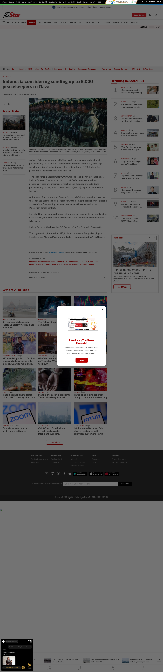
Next (82, 360)
